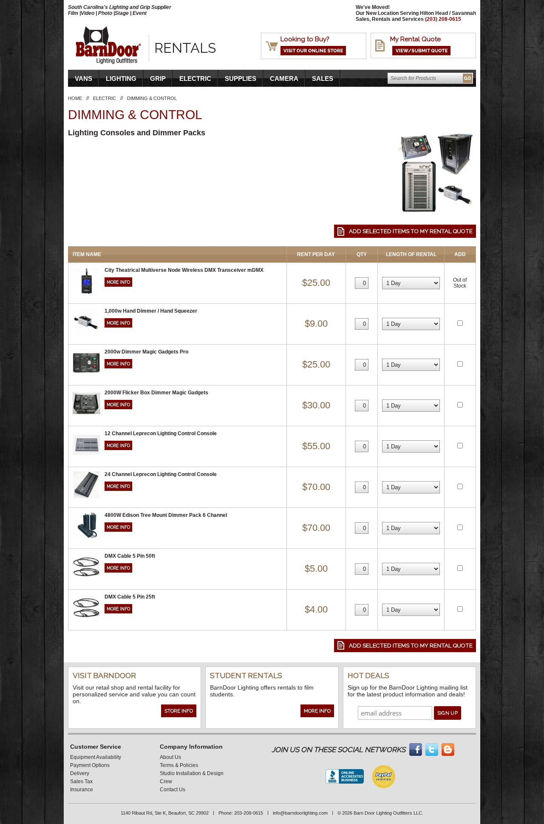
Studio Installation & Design (192, 773)
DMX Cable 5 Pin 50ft (130, 556)
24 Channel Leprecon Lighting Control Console (161, 474)
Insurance (81, 790)
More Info (118, 282)
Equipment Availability (95, 757)
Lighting (121, 78)
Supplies (240, 78)
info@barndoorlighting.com (300, 812)
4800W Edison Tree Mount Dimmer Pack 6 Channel (166, 515)
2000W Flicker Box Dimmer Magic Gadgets (156, 393)
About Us (170, 757)
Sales (322, 78)
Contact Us (172, 790)
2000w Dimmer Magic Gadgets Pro (146, 352)
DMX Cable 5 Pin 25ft (130, 597)
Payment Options (90, 765)
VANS (83, 78)
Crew (166, 781)
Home (75, 98)
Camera (284, 78)
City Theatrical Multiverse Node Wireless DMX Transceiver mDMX (184, 270)
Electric (195, 78)
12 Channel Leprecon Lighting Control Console (161, 433)
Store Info (178, 711)
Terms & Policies (179, 765)
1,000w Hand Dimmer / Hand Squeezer (151, 311)
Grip (158, 78)
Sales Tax (81, 781)
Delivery (79, 773)
